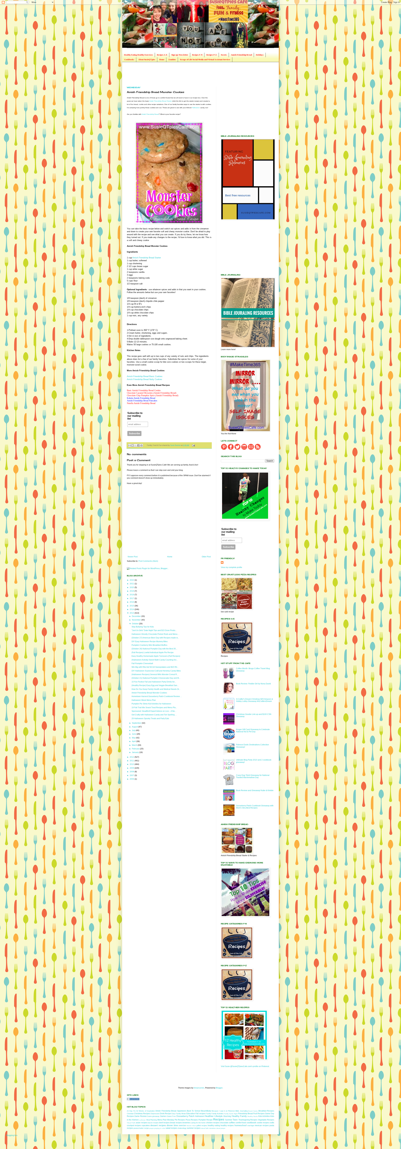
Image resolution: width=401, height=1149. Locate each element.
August (135, 727)
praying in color (159, 1128)
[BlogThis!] (132, 445)
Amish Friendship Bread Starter (160, 101)
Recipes (218, 1119)
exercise (182, 1125)
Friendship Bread (245, 1113)
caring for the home (198, 1123)
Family (208, 1114)
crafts (272, 1123)
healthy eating (214, 1125)
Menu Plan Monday (165, 1120)
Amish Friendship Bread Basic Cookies (144, 376)
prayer (151, 1128)
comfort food (240, 1123)
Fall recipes (200, 1113)
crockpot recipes (134, 1125)
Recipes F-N (197, 55)
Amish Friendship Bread (241, 55)
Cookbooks (129, 59)
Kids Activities (264, 1116)
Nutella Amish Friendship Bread (141, 403)
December (136, 616)
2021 (132, 584)
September (137, 723)
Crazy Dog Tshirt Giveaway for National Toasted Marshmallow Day (252, 776)
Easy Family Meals (179, 1114)
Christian (130, 1114)
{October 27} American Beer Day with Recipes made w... (155, 638)
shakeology (182, 1128)
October (135, 624)
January (135, 752)
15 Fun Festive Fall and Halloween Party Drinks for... (154, 682)
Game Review (140, 1116)
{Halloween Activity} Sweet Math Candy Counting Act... (155, 660)
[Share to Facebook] (138, 445)
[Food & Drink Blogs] (133, 1100)
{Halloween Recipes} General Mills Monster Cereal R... (155, 674)
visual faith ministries (208, 1128)
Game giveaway (153, 1116)
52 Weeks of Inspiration (145, 1111)
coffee (232, 1122)
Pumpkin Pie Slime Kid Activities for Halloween (151, 704)
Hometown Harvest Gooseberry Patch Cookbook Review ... (157, 696)
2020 (132, 587)
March (135, 745)
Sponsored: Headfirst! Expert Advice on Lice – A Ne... (154, 711)
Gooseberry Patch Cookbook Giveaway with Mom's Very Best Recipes (254, 807)
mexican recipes (262, 1125)
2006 (132, 779)
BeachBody (206, 1111)
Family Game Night (231, 1114)
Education (190, 1113)
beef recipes (164, 1123)
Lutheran (142, 1120)
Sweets (224, 55)
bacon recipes (153, 1123)
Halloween (196, 107)
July (134, 730)
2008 (132, 772)
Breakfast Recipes (266, 1111)
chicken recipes (212, 1123)
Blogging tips (11, 1135)
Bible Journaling (241, 1111)
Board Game (253, 1111)
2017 (132, 598)
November (136, 620)
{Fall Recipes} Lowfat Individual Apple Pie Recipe (153, 652)
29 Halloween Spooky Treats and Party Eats (150, 718)
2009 (132, 768)
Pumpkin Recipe (205, 1120)
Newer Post (133, 557)
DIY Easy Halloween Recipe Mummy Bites (150, 641)
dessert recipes (158, 1125)
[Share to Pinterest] (141, 445)
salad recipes (171, 1128)
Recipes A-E (162, 55)
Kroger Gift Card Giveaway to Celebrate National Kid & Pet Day (253, 730)
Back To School (193, 1111)
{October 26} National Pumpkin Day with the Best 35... (154, 649)
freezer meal (191, 1125)
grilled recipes (201, 1125)
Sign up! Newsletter (179, 55)
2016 (132, 602)
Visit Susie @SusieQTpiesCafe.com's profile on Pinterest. (245, 1066)
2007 (132, 775)
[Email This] (129, 445)
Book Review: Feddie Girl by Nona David (253, 684)
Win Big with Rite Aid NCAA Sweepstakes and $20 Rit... (155, 667)
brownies (186, 1123)
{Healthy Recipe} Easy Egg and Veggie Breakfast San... (155, 685)
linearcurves (199, 1088)
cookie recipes (263, 1123)
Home (161, 59)
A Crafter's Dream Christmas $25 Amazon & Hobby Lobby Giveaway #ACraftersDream (254, 700)
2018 (132, 595)
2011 (132, 761)
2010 (132, 764)
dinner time (172, 1125)
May (134, 738)
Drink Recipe (165, 1113)
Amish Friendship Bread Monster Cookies (149, 693)
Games (163, 1116)
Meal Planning (151, 1120)
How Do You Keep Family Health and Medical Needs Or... (156, 689)
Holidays (260, 55)
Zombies (172, 59)
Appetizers (181, 1111)
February (136, 749)
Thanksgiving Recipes (247, 1120)
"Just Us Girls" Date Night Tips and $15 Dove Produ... (154, 630)
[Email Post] (193, 445)
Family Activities (217, 1114)
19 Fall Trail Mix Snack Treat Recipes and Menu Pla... (154, 707)
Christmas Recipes (142, 1113)
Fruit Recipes (259, 1113)
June (134, 734)
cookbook (251, 1122)
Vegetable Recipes (266, 1120)
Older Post (206, 557)
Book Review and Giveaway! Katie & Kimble (254, 790)
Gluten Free (171, 1116)
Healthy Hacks (252, 1116)
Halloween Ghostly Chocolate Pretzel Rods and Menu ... (155, 634)
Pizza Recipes (192, 1120)
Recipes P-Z (211, 55)
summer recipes (193, 1128)
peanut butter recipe (141, 1128)
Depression (155, 1114)
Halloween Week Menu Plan (144, 700)
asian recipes (141, 1123)
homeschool (240, 1125)
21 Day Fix (131, 1111)
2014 (132, 609)
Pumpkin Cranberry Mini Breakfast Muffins (149, 645)
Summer (228, 1120)
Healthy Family (239, 1116)
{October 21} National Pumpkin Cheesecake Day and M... (156, 678)
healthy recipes (227, 1125)
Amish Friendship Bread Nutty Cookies (144, 379)
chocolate (224, 1123)
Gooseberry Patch (185, 1116)
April (134, 741)
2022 (132, 580)
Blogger (219, 1088)
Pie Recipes (180, 1120)
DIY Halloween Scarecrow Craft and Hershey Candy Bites (156, 671)
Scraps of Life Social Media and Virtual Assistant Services (205, 59)
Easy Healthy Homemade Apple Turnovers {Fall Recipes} (156, 656)
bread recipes (176, 1123)
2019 (132, 591)
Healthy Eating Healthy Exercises (138, 55)
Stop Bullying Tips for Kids (143, 627)
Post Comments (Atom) (148, 561)
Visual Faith (131, 1123)
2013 (132, 613)
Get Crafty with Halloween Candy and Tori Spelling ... (154, 715)
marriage (250, 1125)
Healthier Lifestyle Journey (218, 1116)
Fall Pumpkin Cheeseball (142, 663)
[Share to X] (135, 445)
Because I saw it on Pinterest (223, 1111)
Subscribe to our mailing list (135, 416)
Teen (235, 1119)
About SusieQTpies (146, 59)
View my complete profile (231, 567)
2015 (132, 606)
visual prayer (220, 1128)
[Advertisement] (184, 74)
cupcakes (146, 1125)
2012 (132, 757)
